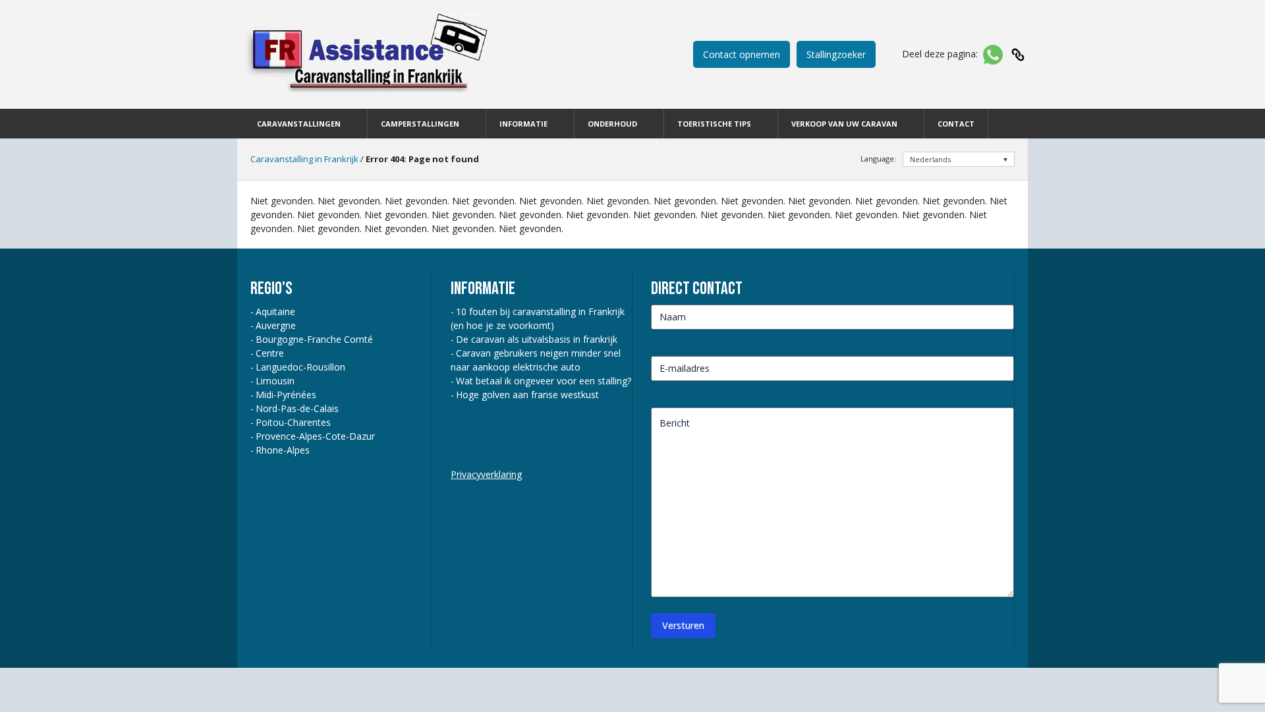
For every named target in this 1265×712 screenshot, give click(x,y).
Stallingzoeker (836, 54)
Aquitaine (275, 311)
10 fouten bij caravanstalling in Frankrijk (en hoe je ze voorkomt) (538, 318)
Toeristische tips (714, 124)
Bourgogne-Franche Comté (314, 339)
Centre (270, 353)
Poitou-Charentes (293, 422)
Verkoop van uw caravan (844, 124)
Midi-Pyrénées (286, 394)
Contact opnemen (741, 54)
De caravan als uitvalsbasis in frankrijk (536, 339)
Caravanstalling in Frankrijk (304, 159)
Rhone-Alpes (283, 450)
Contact (956, 124)
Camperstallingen (420, 124)
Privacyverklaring (486, 474)
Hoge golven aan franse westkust (527, 394)
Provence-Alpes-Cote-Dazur (315, 436)
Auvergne (276, 325)
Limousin (275, 380)
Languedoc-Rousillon (300, 367)
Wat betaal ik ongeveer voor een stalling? (543, 380)
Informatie (523, 124)
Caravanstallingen (299, 124)
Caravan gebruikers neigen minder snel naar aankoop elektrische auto (536, 360)
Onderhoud (612, 124)
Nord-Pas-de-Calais (297, 408)
